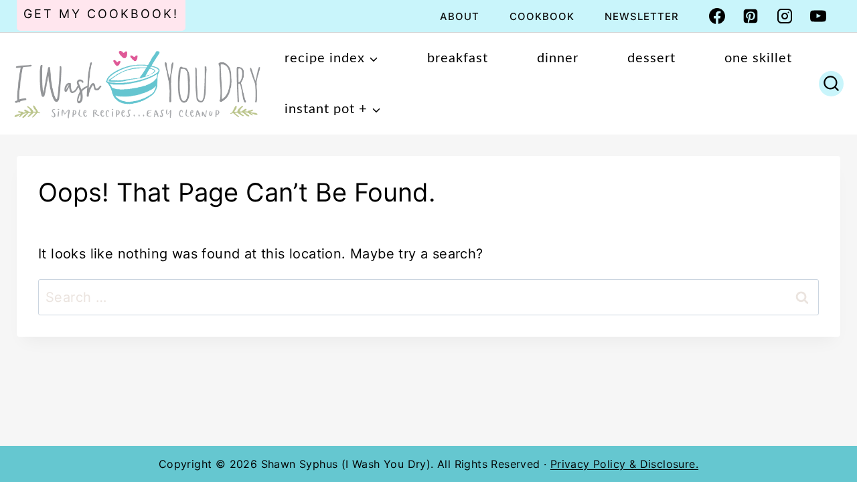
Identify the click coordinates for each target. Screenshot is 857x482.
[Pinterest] (750, 16)
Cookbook (542, 16)
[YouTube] (818, 16)
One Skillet (758, 58)
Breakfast (457, 58)
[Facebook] (717, 16)
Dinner (557, 58)
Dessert (651, 58)
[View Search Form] (831, 83)
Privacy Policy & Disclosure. (624, 464)
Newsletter (642, 16)
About (459, 16)
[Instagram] (785, 16)
